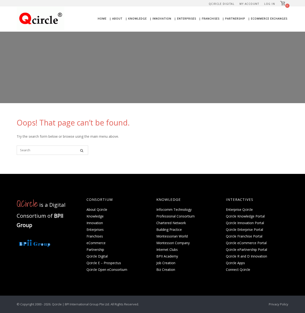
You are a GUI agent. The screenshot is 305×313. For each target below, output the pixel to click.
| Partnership (233, 18)
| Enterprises (185, 18)
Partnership (95, 249)
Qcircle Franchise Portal (244, 236)
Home (102, 18)
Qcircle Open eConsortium (106, 269)
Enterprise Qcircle (239, 209)
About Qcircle (96, 209)
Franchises (94, 236)
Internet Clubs (167, 249)
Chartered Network (171, 223)
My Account (249, 3)
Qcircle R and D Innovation (246, 256)
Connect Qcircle (238, 269)
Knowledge (95, 216)
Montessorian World (172, 236)
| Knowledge (136, 18)
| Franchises (209, 18)
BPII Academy (167, 256)
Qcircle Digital (221, 3)
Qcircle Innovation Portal (245, 223)
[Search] (81, 150)
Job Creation (165, 263)
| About (115, 18)
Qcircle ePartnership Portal (246, 249)
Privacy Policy (278, 304)
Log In (269, 3)
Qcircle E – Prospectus (103, 263)
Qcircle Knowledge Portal (245, 216)
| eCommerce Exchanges (267, 18)
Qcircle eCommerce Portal (246, 243)
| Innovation (160, 18)
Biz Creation (165, 269)
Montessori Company (173, 243)
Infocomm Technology (174, 209)
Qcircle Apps (235, 263)
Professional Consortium (175, 216)
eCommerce (96, 243)
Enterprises (95, 229)
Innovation (94, 223)
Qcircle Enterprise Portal (244, 229)
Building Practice (169, 229)
